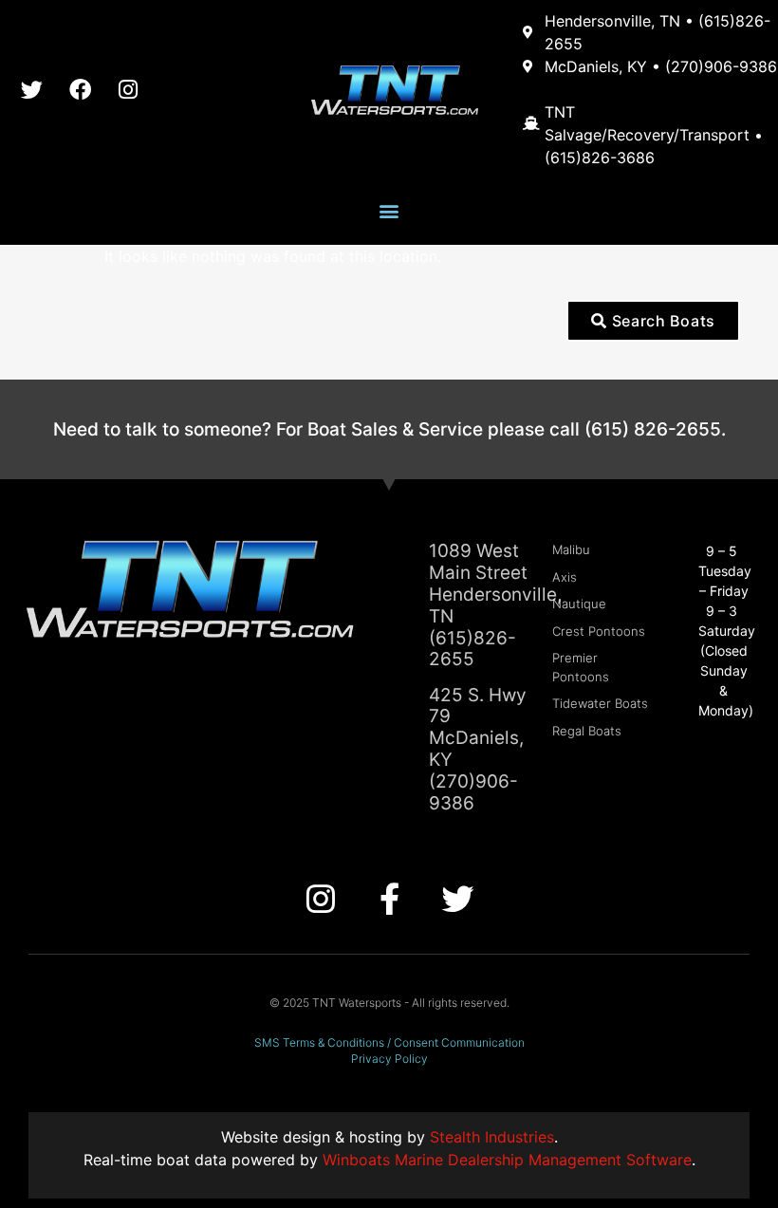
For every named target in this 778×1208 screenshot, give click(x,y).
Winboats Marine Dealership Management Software (507, 1159)
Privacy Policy (389, 1058)
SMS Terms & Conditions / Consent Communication (389, 1042)
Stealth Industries (492, 1136)
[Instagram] (128, 89)
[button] (389, 211)
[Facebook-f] (389, 898)
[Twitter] (31, 89)
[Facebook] (80, 89)
